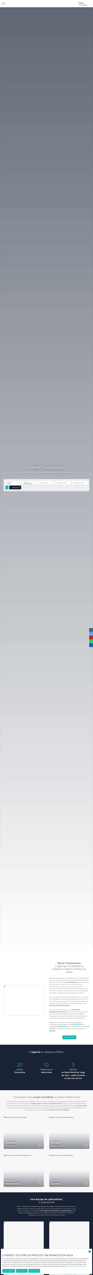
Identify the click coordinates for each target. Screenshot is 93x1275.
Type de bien (26, 482)
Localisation (44, 483)
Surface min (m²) (78, 483)
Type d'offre (9, 482)
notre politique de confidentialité (76, 1266)
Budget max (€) (62, 483)
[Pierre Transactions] (85, 3)
